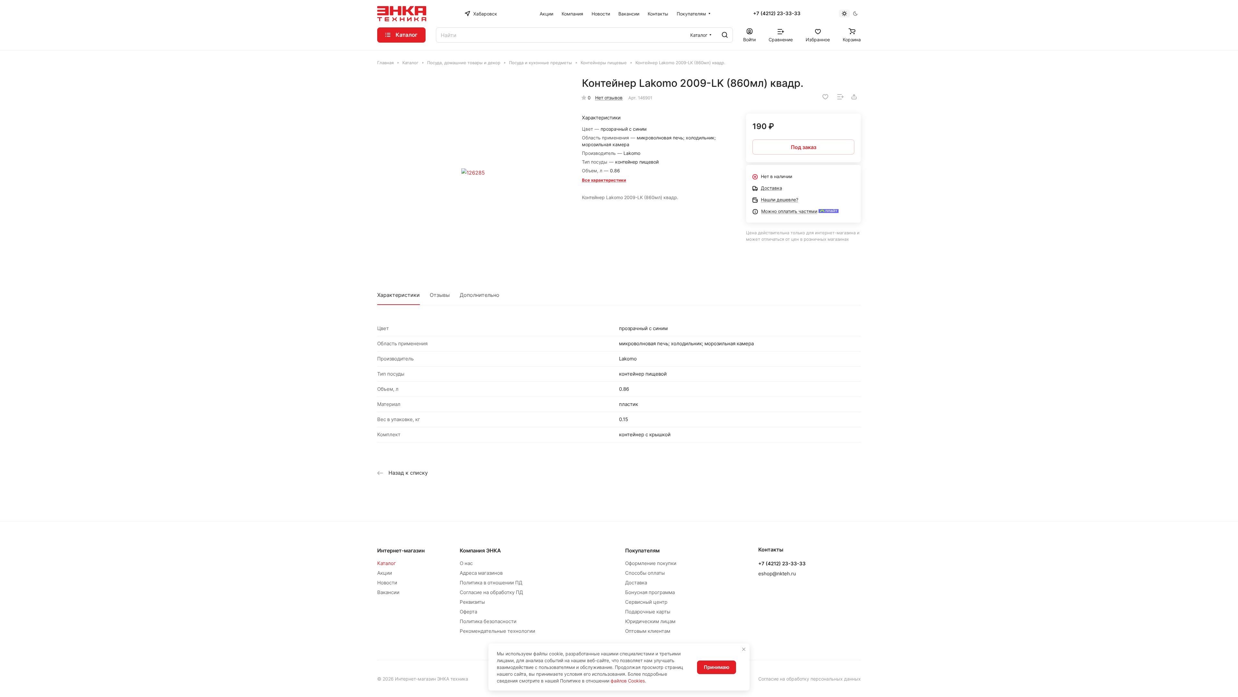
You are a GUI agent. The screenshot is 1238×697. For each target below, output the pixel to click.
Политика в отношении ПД (491, 583)
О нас (466, 563)
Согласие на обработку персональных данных (809, 679)
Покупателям (642, 550)
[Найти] (725, 35)
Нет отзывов (609, 97)
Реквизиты (472, 602)
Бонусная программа (650, 592)
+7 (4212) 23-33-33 (777, 13)
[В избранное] (825, 97)
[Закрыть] (744, 649)
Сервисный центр (646, 602)
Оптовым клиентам (647, 631)
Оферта (468, 612)
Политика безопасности (488, 621)
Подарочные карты (647, 612)
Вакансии (388, 592)
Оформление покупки (650, 563)
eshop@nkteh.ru (777, 574)
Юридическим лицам (650, 621)
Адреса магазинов (481, 573)
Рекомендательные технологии (497, 631)
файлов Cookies (628, 680)
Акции (384, 573)
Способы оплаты (645, 573)
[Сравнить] (840, 97)
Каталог (386, 563)
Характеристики (398, 295)
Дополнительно (479, 295)
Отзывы (440, 295)
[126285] (473, 172)
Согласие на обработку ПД (491, 592)
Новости (387, 583)
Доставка (636, 583)
